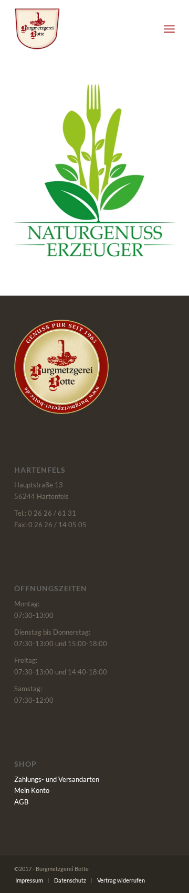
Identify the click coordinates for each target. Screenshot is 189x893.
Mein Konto (31, 790)
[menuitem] (169, 28)
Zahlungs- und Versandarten (56, 779)
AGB (21, 802)
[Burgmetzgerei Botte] (78, 29)
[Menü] (169, 28)
